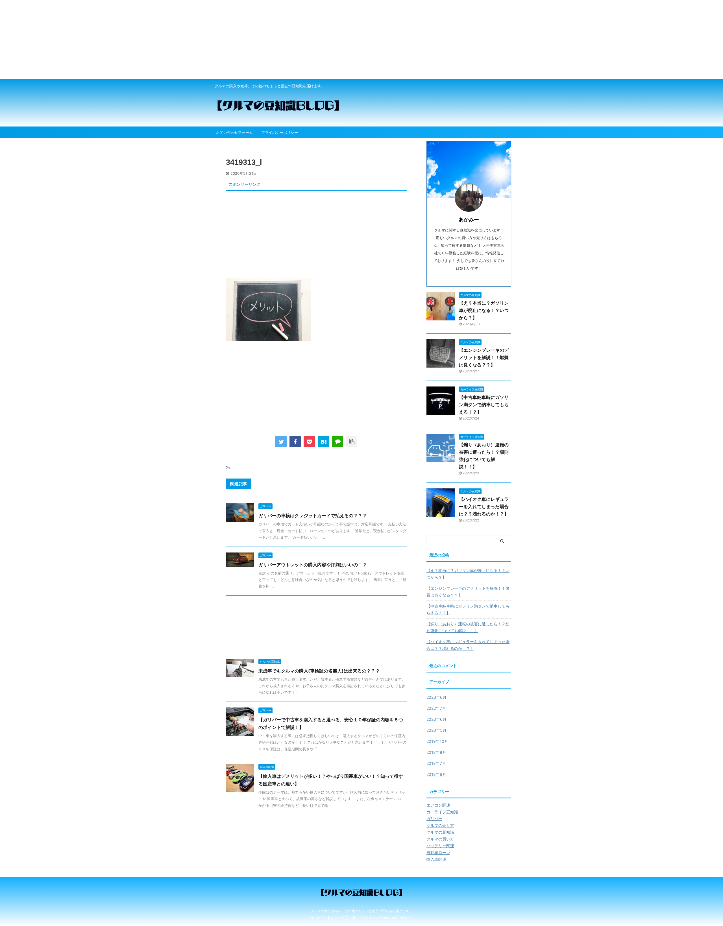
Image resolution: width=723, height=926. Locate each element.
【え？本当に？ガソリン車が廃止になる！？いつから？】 (484, 310)
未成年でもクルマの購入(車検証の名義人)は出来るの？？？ (319, 671)
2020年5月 (436, 730)
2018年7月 (436, 763)
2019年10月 (437, 741)
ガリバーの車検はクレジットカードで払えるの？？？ (312, 515)
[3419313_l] (323, 441)
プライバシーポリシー (279, 132)
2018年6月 (436, 774)
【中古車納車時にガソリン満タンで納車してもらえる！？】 (484, 404)
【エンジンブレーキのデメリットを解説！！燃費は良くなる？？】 (484, 357)
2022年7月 (436, 708)
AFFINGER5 (401, 918)
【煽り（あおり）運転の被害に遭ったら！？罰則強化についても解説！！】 (467, 627)
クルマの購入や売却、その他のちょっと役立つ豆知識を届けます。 (361, 911)
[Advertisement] (169, 39)
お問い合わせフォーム (234, 132)
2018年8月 (436, 752)
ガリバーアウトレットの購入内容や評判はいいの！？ (312, 564)
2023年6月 (436, 697)
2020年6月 (436, 719)
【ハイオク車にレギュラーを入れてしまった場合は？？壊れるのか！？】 (484, 506)
